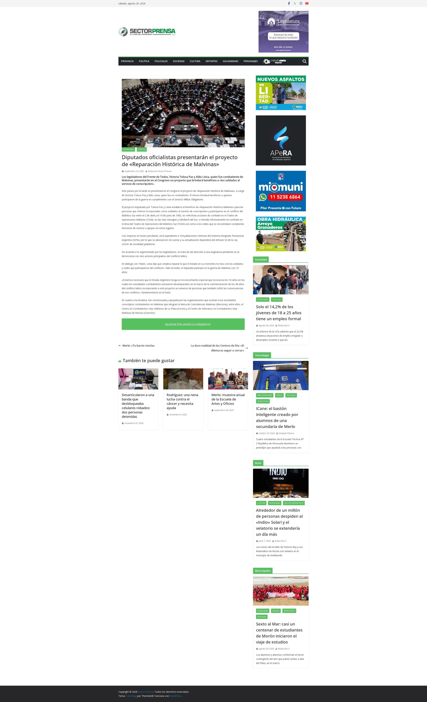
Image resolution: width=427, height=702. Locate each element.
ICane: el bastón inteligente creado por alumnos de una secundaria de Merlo (277, 417)
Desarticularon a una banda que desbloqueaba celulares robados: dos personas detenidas (138, 406)
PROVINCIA (127, 61)
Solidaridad (230, 61)
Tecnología (262, 401)
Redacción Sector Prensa (159, 171)
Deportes (212, 61)
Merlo (279, 395)
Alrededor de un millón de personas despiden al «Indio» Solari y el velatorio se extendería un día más (279, 522)
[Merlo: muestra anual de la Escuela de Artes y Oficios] (228, 371)
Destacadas (128, 149)
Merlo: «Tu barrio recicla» (138, 345)
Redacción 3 (283, 325)
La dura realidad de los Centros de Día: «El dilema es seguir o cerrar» (217, 348)
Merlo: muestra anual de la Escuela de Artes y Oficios (228, 399)
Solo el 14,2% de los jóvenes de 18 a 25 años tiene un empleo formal (279, 312)
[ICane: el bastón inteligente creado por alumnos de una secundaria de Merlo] (281, 375)
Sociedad (178, 61)
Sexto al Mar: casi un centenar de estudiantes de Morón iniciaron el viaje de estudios (279, 633)
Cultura (195, 61)
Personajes (251, 61)
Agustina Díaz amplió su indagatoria (187, 324)
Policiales (161, 61)
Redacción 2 (280, 541)
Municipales (289, 611)
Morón (275, 611)
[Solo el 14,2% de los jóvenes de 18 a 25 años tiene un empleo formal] (281, 279)
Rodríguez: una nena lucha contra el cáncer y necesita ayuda (182, 401)
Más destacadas (264, 395)
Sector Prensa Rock (293, 503)
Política (144, 61)
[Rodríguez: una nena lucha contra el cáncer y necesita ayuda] (183, 371)
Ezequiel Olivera (286, 433)
